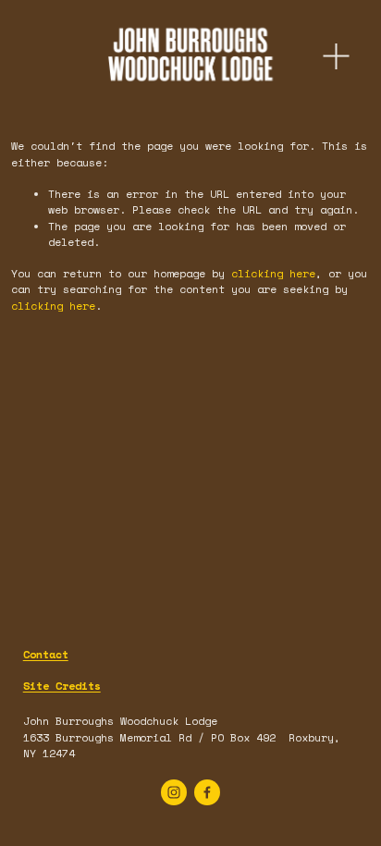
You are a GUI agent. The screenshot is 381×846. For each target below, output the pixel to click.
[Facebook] (207, 792)
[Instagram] (174, 792)
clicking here (273, 273)
